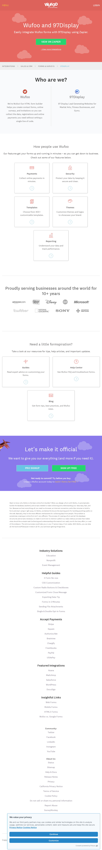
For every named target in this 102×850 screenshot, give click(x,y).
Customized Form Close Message (51, 592)
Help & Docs (51, 772)
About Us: (51, 758)
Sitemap (51, 767)
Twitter (51, 732)
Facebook (51, 737)
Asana (51, 670)
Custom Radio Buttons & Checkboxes (51, 587)
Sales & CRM (26, 66)
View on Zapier (51, 41)
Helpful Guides (51, 573)
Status (51, 762)
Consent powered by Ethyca (85, 846)
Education (51, 555)
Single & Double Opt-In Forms (51, 611)
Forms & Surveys (46, 66)
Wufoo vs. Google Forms (51, 716)
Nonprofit (51, 560)
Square (51, 629)
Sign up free (69, 468)
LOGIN (96, 5)
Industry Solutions (51, 551)
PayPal (51, 652)
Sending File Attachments (51, 606)
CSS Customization (51, 582)
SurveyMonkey (51, 810)
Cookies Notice (30, 827)
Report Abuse (51, 805)
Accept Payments (51, 619)
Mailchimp (51, 675)
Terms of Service (51, 791)
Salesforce (51, 680)
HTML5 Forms (51, 711)
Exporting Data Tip (51, 597)
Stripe (51, 624)
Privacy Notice (15, 827)
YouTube (51, 751)
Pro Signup (32, 468)
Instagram (51, 746)
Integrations (8, 66)
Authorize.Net (51, 633)
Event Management (51, 565)
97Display (64, 66)
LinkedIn (51, 742)
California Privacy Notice (51, 786)
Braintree (51, 638)
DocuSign (51, 689)
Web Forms (51, 702)
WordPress (51, 684)
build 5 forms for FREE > (66, 481)
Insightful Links (51, 697)
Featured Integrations (51, 665)
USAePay (51, 657)
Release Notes (51, 776)
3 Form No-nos (51, 578)
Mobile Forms (51, 707)
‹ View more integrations (51, 49)
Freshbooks (51, 648)
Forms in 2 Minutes (51, 601)
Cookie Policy (51, 796)
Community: (51, 728)
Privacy (51, 781)
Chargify (51, 643)
